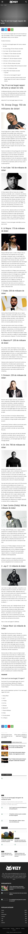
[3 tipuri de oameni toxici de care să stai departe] (4, 894)
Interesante (17, 838)
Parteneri (12, 928)
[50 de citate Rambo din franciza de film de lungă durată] (7, 848)
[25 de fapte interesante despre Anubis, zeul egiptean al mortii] (4, 754)
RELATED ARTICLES (6, 742)
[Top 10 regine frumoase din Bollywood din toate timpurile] (4, 809)
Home (2, 5)
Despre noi (18, 928)
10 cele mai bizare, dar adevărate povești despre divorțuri (20, 855)
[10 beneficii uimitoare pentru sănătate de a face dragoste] (4, 815)
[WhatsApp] (12, 29)
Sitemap (22, 928)
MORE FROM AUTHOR (17, 742)
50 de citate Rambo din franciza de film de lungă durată (6, 855)
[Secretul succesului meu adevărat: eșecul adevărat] (21, 835)
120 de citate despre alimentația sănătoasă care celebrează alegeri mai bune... (17, 888)
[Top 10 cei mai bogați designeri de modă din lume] (14, 787)
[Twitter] (5, 29)
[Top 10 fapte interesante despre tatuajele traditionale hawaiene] (4, 760)
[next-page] (4, 765)
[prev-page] (2, 765)
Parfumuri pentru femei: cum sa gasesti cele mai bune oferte (6, 736)
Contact (14, 930)
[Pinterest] (9, 29)
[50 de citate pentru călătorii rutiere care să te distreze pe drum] (4, 822)
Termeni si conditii (6, 928)
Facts (5, 5)
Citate (3, 838)
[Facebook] (2, 29)
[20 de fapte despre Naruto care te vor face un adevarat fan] (4, 747)
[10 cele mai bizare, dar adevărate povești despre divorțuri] (21, 848)
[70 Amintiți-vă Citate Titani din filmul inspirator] (7, 835)
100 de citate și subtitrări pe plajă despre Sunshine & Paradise (20, 736)
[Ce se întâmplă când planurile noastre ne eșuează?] (4, 901)
